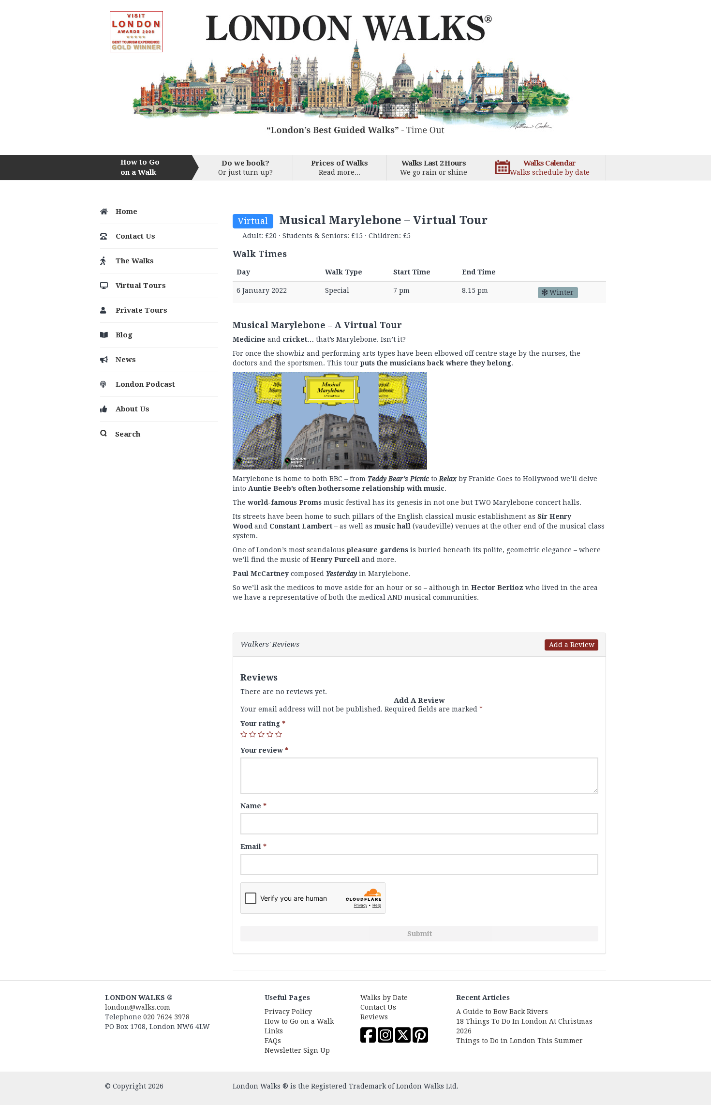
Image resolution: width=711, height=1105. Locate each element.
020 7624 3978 (166, 1017)
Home (126, 211)
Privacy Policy (288, 1011)
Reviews (374, 1017)
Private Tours (141, 310)
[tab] (419, 644)
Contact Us (135, 236)
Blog (124, 335)
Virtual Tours (141, 285)
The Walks (135, 261)
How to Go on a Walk (299, 1021)
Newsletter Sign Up (297, 1050)
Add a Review (571, 645)
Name (253, 806)
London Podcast (145, 384)
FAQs (273, 1040)
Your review (264, 750)
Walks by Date (384, 997)
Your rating (262, 723)
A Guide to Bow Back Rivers (502, 1011)
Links (274, 1031)
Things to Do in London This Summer (519, 1040)
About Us (132, 409)
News (126, 359)
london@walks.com (137, 1007)
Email (253, 846)
